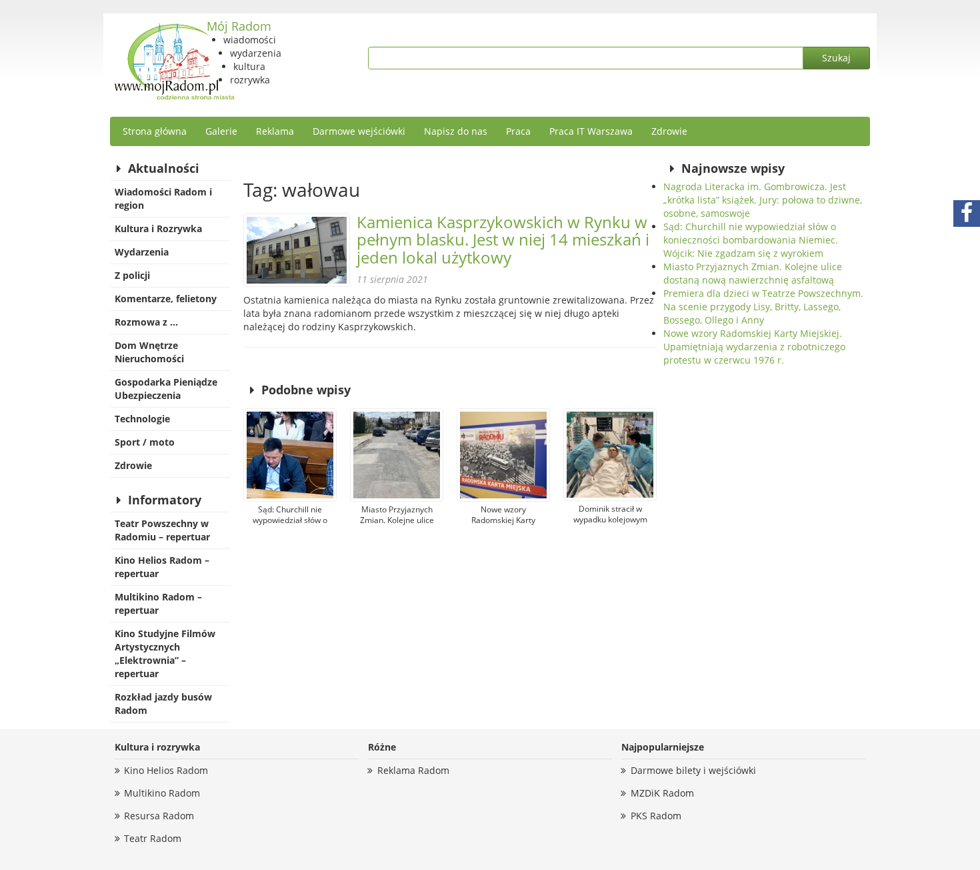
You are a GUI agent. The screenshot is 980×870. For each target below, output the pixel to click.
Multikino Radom (162, 793)
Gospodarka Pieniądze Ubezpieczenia (166, 389)
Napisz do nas (455, 131)
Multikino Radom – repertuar (158, 603)
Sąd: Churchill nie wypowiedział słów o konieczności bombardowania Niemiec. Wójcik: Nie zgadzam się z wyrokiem (750, 240)
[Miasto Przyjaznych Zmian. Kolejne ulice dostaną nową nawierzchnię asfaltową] (396, 455)
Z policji (132, 275)
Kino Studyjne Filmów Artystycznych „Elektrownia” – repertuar (165, 653)
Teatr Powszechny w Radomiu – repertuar (162, 530)
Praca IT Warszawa (591, 131)
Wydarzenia (142, 252)
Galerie (221, 131)
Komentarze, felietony (166, 298)
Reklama (275, 131)
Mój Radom (239, 26)
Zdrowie (669, 131)
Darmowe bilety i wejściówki (693, 770)
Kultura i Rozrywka (158, 228)
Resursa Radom (159, 815)
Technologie (142, 418)
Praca (518, 131)
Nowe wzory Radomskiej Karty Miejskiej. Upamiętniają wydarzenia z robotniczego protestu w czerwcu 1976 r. (754, 346)
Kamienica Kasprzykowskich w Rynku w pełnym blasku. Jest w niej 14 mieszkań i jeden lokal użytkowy (503, 239)
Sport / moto (145, 442)
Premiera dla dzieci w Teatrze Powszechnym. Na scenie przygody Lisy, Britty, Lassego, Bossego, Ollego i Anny (763, 306)
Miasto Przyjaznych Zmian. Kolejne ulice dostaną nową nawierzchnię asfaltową (752, 273)
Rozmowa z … (146, 322)
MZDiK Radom (662, 793)
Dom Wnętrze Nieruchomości (149, 352)
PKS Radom (656, 815)
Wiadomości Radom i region (163, 198)
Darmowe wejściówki (359, 131)
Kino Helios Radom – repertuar (162, 567)
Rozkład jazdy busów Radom (163, 704)
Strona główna (155, 131)
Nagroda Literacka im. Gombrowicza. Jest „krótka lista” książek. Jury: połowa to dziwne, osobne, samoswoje (762, 200)
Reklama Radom (413, 770)
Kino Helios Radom (166, 770)
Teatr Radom (152, 838)
